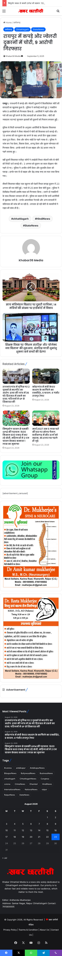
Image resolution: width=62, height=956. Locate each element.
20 (31, 837)
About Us (44, 929)
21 (39, 837)
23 (55, 837)
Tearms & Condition (28, 929)
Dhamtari (34, 784)
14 (39, 830)
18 (15, 837)
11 (15, 830)
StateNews (38, 29)
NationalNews (31, 789)
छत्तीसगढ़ (17, 22)
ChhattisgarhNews (28, 778)
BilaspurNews (10, 773)
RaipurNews (9, 795)
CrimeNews (20, 784)
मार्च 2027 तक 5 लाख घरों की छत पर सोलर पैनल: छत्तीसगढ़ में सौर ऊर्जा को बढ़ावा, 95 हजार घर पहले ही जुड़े (45, 434)
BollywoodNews (28, 773)
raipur (44, 789)
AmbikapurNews (37, 768)
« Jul (4, 858)
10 (6, 830)
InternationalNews (12, 789)
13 (31, 830)
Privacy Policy (10, 929)
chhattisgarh (21, 218)
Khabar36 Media (13, 56)
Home (8, 22)
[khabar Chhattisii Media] (31, 11)
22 (47, 837)
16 (55, 830)
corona (7, 784)
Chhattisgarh (22, 29)
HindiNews (43, 218)
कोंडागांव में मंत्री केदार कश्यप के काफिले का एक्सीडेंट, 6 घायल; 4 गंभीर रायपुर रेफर (45, 391)
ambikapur (20, 768)
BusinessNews (46, 773)
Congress (45, 778)
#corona (8, 768)
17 (6, 837)
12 (23, 830)
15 (47, 830)
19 (23, 837)
